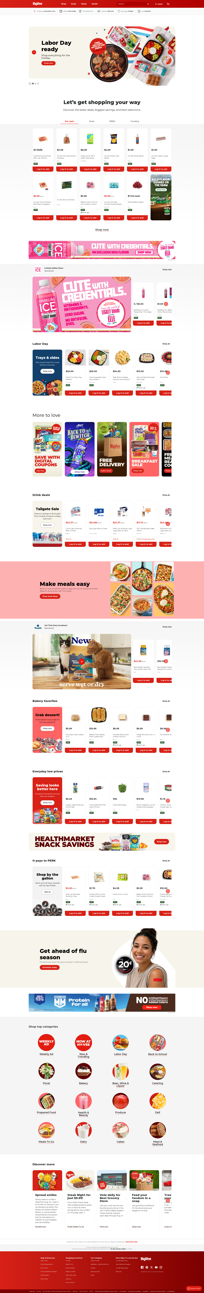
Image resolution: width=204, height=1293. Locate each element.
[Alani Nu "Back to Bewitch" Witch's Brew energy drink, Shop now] (80, 449)
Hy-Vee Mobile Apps (122, 1268)
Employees (123, 1291)
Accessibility (171, 1291)
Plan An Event (70, 1282)
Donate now (40, 1227)
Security (75, 1291)
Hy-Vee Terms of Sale (118, 1249)
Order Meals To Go (75, 1227)
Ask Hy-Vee (44, 1260)
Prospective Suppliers (134, 1291)
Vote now (104, 1227)
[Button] (30, 83)
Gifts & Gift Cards (71, 1275)
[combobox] (133, 3)
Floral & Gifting (70, 1268)
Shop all (166, 344)
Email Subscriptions (47, 1264)
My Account (44, 1268)
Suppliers (145, 1291)
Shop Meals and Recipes (123, 1264)
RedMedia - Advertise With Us (100, 1264)
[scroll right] (170, 52)
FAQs (92, 1275)
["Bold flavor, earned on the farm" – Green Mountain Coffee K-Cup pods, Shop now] (160, 197)
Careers (93, 1268)
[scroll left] (34, 52)
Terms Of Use (83, 1291)
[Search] (148, 4)
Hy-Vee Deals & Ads (121, 1260)
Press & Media (45, 1275)
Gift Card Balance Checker (49, 1271)
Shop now (136, 1227)
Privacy (38, 1291)
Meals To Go (69, 1264)
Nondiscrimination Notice (158, 1291)
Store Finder (44, 1279)
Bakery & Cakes (70, 1271)
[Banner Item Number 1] (35, 83)
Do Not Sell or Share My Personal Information (57, 1291)
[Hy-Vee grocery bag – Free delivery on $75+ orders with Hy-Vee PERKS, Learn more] (112, 449)
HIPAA (91, 1291)
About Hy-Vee (95, 1260)
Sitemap (32, 1291)
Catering (68, 1279)
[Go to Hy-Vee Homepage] (37, 4)
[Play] (82, 661)
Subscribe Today (132, 1242)
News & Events (95, 1271)
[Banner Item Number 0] (33, 83)
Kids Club (119, 1271)
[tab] (70, 121)
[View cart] (168, 4)
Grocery (68, 1260)
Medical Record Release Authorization (106, 1291)
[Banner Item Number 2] (38, 83)
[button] (194, 1288)
